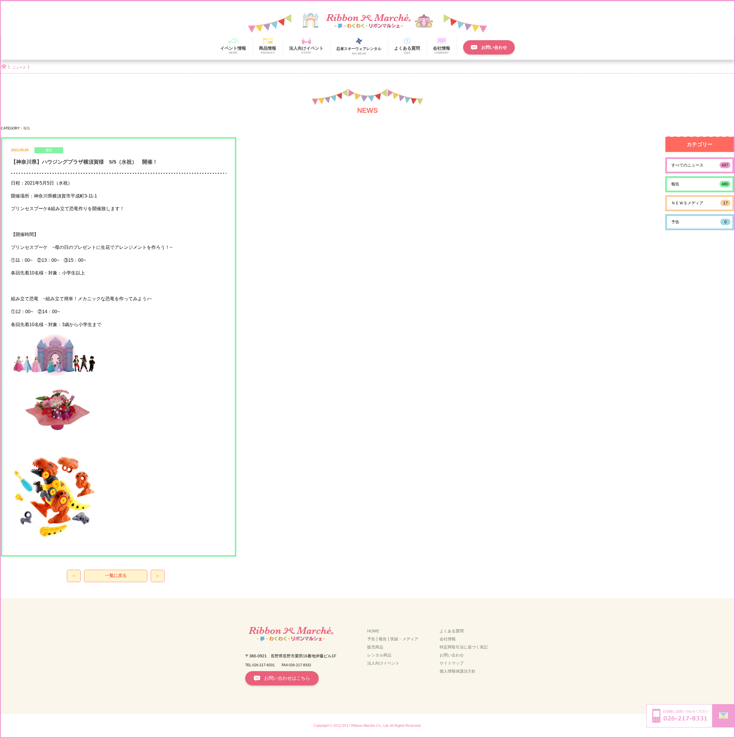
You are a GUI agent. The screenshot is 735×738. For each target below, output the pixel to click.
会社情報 (448, 639)
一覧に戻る (116, 575)
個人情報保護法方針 (458, 671)
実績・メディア (404, 639)
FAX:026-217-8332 (296, 665)
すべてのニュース (699, 165)
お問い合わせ (452, 655)
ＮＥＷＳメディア (699, 203)
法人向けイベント (383, 663)
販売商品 (375, 647)
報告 (699, 184)
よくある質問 (452, 631)
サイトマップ (452, 663)
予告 (699, 222)
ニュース (19, 67)
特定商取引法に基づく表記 (464, 647)
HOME (373, 631)
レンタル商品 (379, 655)
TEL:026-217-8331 (260, 665)
